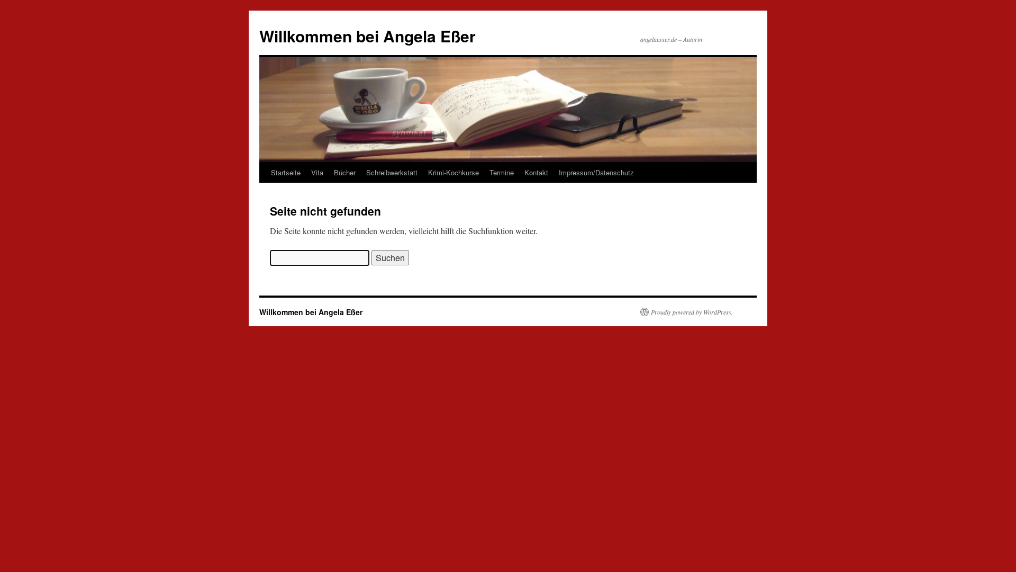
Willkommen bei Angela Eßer (367, 35)
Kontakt (536, 172)
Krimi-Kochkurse (453, 172)
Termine (501, 172)
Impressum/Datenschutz (596, 172)
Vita (317, 172)
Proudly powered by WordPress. (692, 312)
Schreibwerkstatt (392, 172)
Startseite (286, 172)
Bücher (345, 172)
